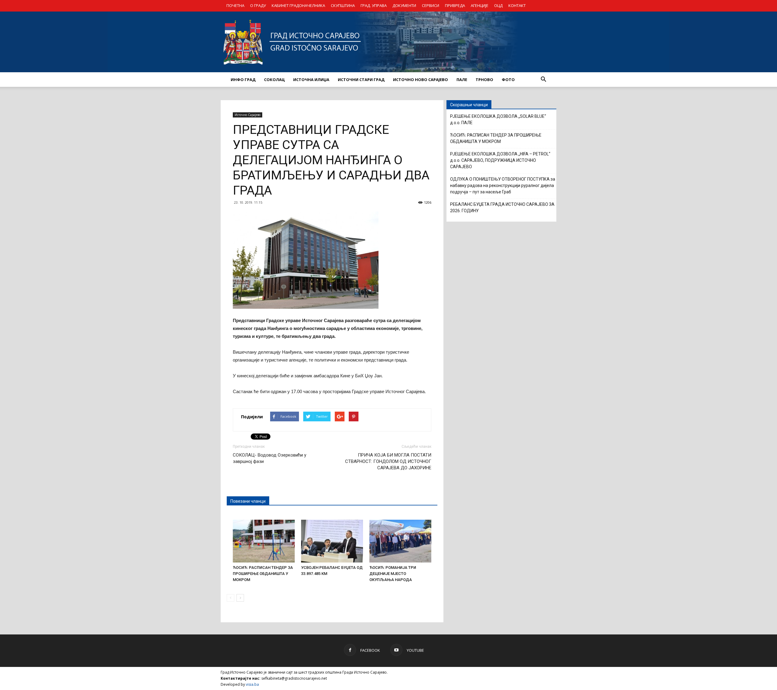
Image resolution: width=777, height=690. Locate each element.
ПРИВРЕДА (455, 5)
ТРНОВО (484, 79)
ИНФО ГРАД (243, 79)
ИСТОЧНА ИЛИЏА (311, 79)
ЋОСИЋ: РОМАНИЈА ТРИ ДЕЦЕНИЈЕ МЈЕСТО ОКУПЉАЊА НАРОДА (392, 573)
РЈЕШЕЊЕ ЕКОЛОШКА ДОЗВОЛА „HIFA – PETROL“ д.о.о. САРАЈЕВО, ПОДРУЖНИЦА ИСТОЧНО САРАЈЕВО (500, 160)
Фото (508, 79)
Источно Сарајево (247, 115)
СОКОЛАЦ (274, 79)
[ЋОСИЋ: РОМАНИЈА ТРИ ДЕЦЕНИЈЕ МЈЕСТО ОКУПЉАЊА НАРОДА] (400, 541)
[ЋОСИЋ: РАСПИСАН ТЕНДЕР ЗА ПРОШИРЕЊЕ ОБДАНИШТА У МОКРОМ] (264, 541)
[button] (543, 79)
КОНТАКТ (517, 5)
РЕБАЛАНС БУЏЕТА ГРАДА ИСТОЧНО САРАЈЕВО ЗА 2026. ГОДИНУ (502, 207)
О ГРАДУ (258, 5)
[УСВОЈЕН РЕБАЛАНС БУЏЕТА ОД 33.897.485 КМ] (332, 541)
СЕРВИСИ (430, 5)
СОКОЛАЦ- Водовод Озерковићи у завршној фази (269, 458)
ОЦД (498, 5)
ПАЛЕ (461, 79)
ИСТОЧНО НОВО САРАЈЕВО (420, 79)
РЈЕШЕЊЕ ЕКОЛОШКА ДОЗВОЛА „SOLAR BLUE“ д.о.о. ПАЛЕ (498, 119)
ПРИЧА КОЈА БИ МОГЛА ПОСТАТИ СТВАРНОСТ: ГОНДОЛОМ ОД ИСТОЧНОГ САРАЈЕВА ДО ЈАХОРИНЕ (388, 461)
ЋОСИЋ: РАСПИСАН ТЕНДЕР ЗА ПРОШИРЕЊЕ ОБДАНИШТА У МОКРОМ (263, 573)
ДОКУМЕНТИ (404, 5)
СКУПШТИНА (343, 5)
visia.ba (252, 684)
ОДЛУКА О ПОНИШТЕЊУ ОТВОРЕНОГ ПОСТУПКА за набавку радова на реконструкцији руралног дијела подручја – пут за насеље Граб (502, 185)
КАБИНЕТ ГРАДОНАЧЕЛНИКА (298, 5)
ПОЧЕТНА (235, 5)
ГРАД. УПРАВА (374, 5)
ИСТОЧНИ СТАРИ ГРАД (361, 79)
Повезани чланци (248, 501)
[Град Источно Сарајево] (388, 42)
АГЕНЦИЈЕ (479, 5)
